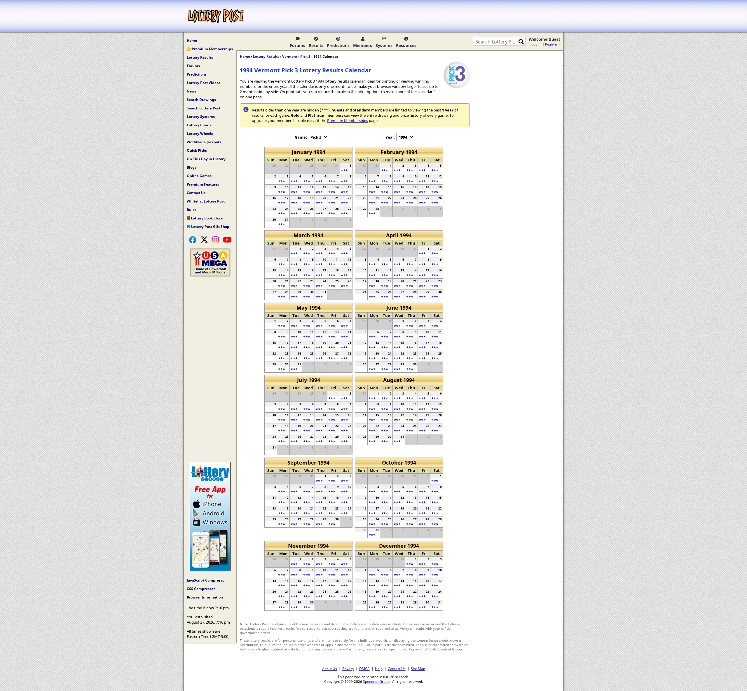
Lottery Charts (199, 125)
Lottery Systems (201, 116)
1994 (403, 137)
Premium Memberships (212, 48)
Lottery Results (200, 57)
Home (192, 40)
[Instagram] (215, 239)
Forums (297, 45)
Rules (191, 209)
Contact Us (196, 192)
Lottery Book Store (206, 218)
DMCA (364, 668)
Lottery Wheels (200, 133)
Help (379, 668)
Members (362, 45)
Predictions (338, 45)
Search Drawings (201, 99)
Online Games (199, 175)
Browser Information (205, 597)
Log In (537, 44)
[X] (204, 239)
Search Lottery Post (203, 108)
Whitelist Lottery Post (206, 201)
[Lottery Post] (216, 16)
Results (316, 45)
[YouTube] (227, 239)
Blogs (191, 167)
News (191, 91)
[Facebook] (192, 239)
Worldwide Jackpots (204, 141)
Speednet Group (376, 681)
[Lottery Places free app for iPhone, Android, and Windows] (210, 569)
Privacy (348, 668)
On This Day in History (206, 158)
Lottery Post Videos (203, 82)
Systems (384, 45)
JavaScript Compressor (206, 580)
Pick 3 (305, 56)
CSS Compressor (201, 588)
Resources (406, 45)
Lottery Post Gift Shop (209, 226)
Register (551, 44)
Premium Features (203, 184)
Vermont (289, 56)
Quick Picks (197, 150)
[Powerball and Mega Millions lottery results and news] (210, 275)
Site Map (418, 668)
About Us (329, 668)
